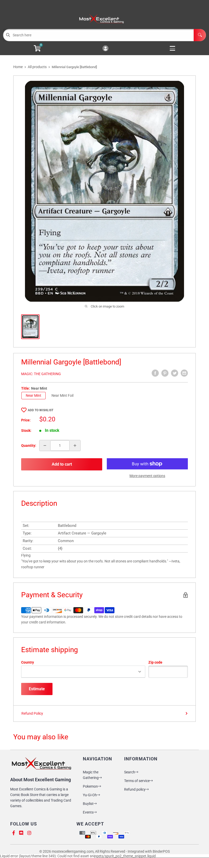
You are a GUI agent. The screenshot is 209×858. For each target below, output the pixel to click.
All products (37, 67)
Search (129, 772)
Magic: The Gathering (41, 374)
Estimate (37, 688)
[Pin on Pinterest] (164, 373)
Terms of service (137, 781)
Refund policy (135, 789)
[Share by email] (184, 373)
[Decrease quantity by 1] (45, 445)
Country (27, 662)
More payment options (147, 476)
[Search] (200, 35)
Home (18, 67)
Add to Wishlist (40, 410)
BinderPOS (161, 851)
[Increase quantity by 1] (75, 445)
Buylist (88, 804)
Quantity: (28, 445)
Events (88, 812)
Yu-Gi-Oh (90, 795)
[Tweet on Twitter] (174, 373)
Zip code (155, 662)
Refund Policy (32, 713)
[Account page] (105, 48)
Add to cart (62, 464)
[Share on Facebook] (155, 373)
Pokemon (90, 786)
